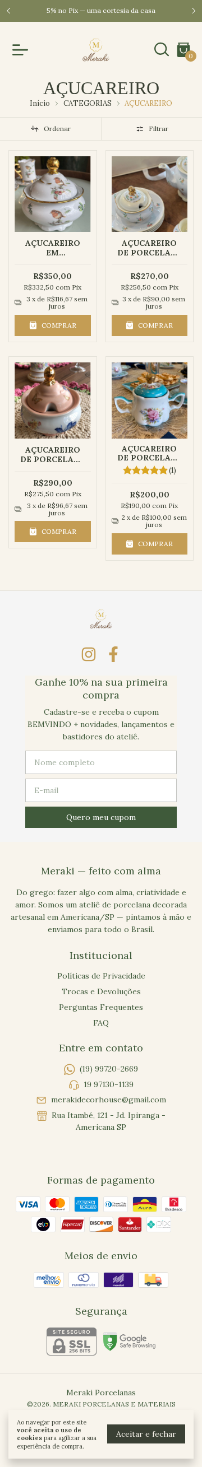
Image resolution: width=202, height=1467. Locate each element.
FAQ (101, 1023)
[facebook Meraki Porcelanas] (113, 654)
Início (40, 103)
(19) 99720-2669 (109, 1069)
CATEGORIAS (87, 103)
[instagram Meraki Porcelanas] (88, 654)
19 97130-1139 (109, 1084)
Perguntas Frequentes (101, 1007)
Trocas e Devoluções (101, 991)
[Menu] (22, 50)
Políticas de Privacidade (101, 976)
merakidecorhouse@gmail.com (108, 1100)
